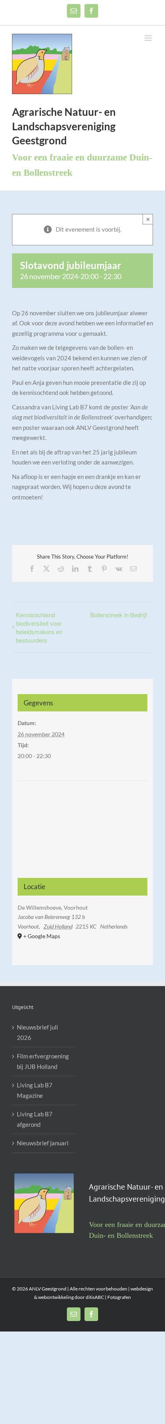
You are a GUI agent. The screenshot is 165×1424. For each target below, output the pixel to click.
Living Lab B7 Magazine (34, 1090)
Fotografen (119, 1297)
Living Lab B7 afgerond (34, 1119)
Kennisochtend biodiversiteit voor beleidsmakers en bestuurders (39, 627)
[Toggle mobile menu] (149, 38)
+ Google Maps (41, 936)
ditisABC (95, 1297)
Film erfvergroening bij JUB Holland (43, 1061)
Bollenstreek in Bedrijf (118, 614)
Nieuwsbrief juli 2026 (37, 1032)
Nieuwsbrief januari (42, 1143)
